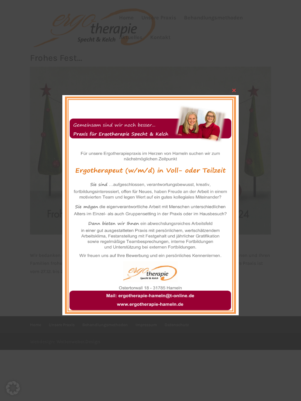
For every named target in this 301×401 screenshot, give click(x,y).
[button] (13, 388)
